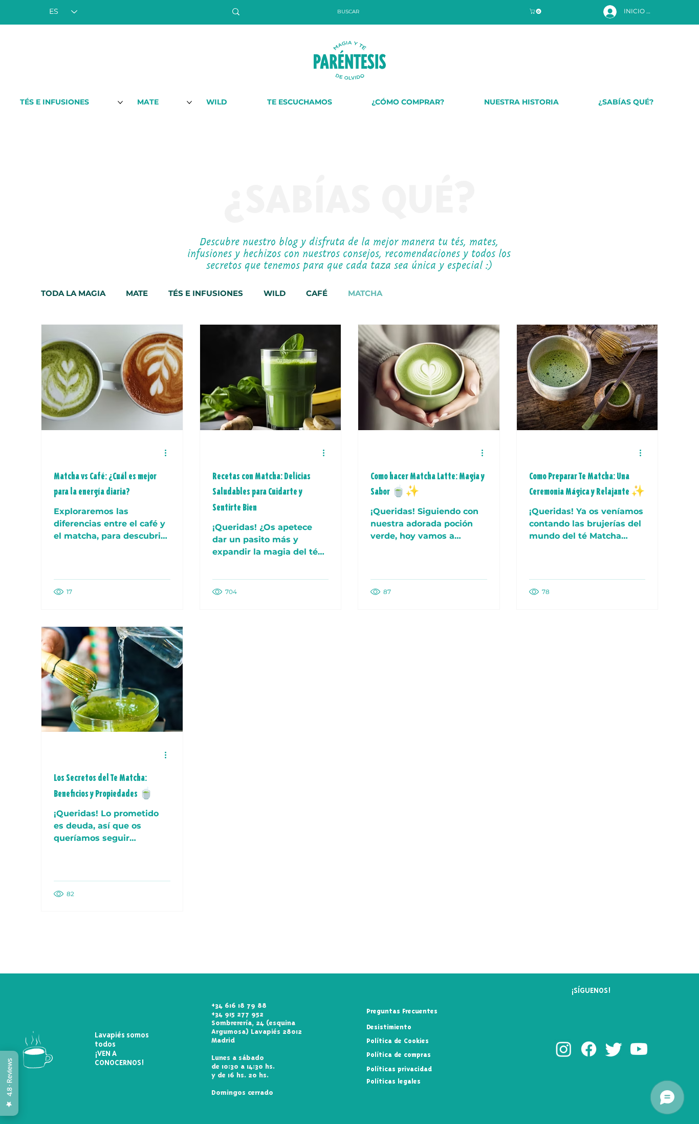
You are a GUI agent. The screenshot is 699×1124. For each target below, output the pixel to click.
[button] (536, 11)
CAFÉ (316, 293)
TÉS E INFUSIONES (205, 293)
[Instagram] (564, 1049)
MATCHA (365, 293)
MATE (137, 293)
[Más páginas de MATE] (189, 102)
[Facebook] (589, 1049)
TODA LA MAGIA (73, 293)
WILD (275, 293)
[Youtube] (639, 1049)
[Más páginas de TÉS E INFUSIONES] (120, 102)
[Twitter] (614, 1049)
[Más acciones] (169, 453)
